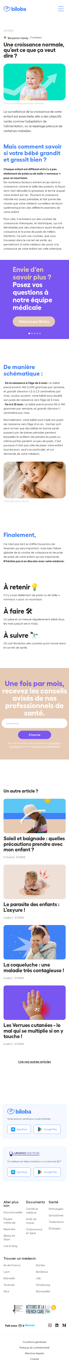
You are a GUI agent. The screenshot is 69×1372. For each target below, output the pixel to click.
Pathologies (56, 1208)
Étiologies (55, 1228)
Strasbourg (43, 1284)
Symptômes (56, 1215)
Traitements (56, 1221)
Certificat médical (32, 1210)
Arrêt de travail (31, 1220)
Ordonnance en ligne (34, 1231)
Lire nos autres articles (34, 1061)
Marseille (9, 1278)
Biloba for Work (9, 1237)
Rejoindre (9, 1229)
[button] (29, 333)
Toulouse (9, 1284)
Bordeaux (42, 1271)
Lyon (7, 1271)
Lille (38, 1278)
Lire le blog (10, 1245)
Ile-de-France (12, 1265)
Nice (6, 1291)
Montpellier (43, 1291)
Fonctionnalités (13, 1212)
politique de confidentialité (45, 746)
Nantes (40, 1265)
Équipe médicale (9, 1220)
